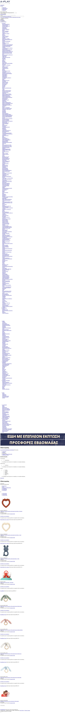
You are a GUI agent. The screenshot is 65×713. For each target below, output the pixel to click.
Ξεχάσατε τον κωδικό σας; (7, 16)
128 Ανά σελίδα (4, 495)
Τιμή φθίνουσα (4, 489)
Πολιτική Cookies (27, 710)
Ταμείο (5, 21)
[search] (9, 3)
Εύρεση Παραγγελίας (3, 12)
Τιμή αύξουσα (4, 488)
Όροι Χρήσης (22, 710)
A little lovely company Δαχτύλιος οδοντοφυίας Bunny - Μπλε (9, 558)
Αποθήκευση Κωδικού (4, 18)
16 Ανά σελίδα (4, 493)
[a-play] (5, 2)
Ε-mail (1, 15)
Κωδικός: (1, 510)
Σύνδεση (1, 14)
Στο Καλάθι (2, 21)
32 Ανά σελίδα (4, 494)
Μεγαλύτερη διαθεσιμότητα (6, 487)
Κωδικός (1, 16)
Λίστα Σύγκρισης (5, 8)
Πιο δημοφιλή (4, 490)
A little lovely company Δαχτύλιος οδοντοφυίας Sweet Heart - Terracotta (11, 511)
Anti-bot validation (3, 13)
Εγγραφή (4, 14)
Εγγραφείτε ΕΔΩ (12, 513)
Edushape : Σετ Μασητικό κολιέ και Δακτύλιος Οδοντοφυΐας (9, 701)
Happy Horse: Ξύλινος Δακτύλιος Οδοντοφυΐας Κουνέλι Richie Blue (10, 677)
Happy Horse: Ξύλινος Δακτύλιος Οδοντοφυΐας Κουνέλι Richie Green (11, 606)
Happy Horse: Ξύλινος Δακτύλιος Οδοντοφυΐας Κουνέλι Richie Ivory (10, 653)
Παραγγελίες (4, 7)
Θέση (3, 486)
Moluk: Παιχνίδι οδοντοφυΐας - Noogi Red (6, 582)
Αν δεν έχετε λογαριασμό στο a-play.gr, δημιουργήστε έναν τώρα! (10, 17)
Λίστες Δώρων (4, 9)
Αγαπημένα (4, 10)
